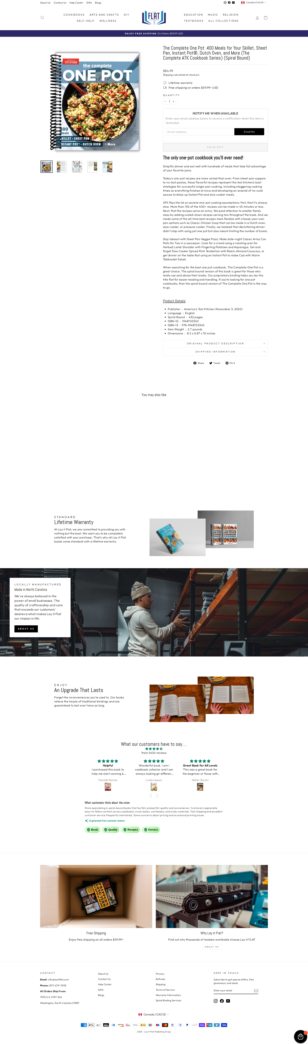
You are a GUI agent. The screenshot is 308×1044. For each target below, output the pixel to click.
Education (193, 14)
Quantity (171, 95)
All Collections (223, 20)
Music (213, 14)
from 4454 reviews (154, 753)
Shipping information (215, 351)
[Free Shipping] (96, 896)
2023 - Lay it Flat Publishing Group (154, 1031)
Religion (231, 14)
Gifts (89, 2)
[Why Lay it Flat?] (212, 896)
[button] (151, 795)
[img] (154, 749)
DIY (127, 14)
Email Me (249, 131)
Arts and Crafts (104, 14)
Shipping (168, 74)
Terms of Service (165, 989)
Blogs (98, 2)
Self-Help (86, 20)
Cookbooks (74, 14)
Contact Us (60, 2)
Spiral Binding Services (168, 1000)
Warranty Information (168, 995)
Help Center (76, 2)
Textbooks (194, 20)
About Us (45, 2)
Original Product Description (215, 343)
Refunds (160, 979)
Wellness (108, 20)
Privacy (160, 973)
